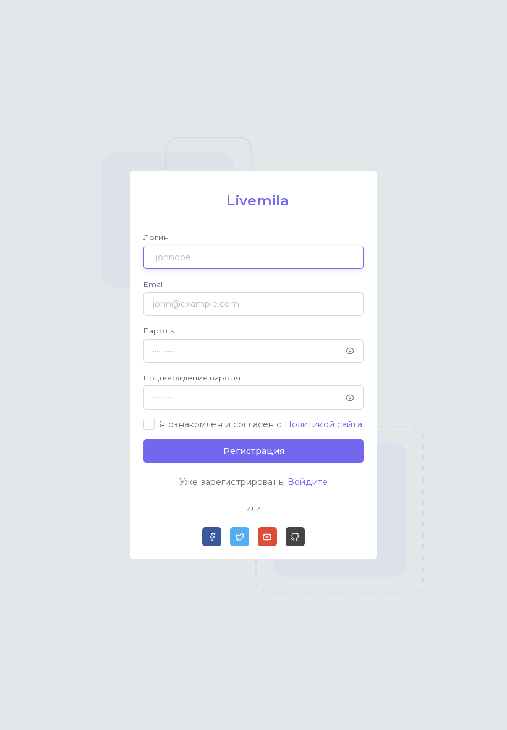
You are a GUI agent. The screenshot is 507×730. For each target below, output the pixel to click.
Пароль (158, 330)
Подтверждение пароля (192, 377)
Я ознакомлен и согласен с (260, 424)
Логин (156, 237)
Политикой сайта (323, 424)
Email (154, 284)
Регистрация (253, 451)
